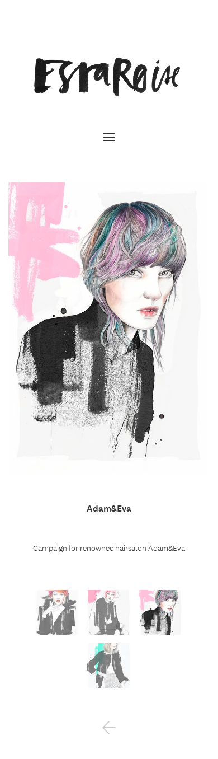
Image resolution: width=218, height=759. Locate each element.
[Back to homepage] (109, 76)
